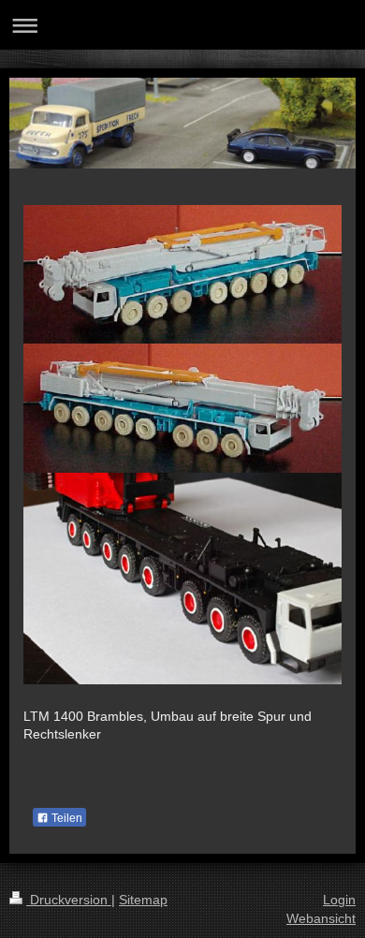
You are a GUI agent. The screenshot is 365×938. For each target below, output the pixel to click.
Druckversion (68, 899)
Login (339, 899)
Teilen (65, 818)
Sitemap (143, 899)
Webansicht (321, 918)
